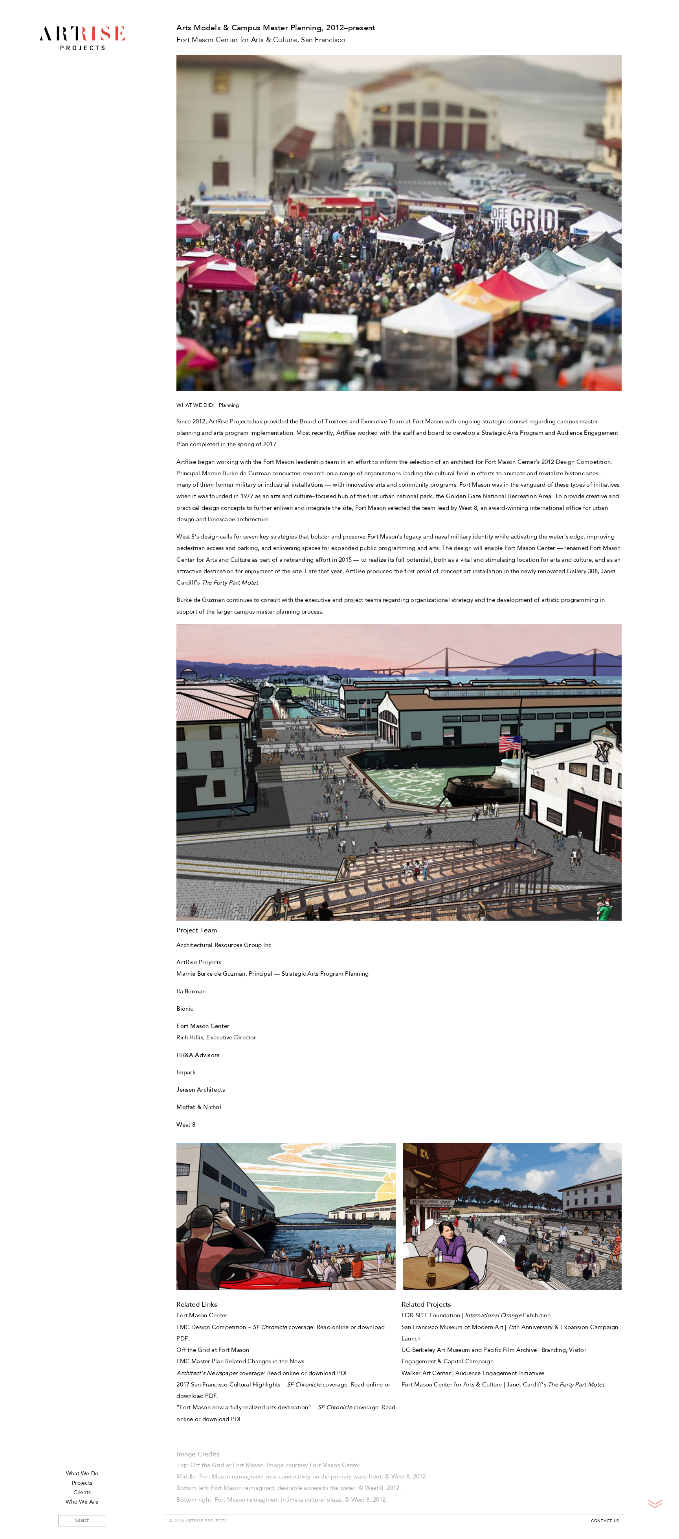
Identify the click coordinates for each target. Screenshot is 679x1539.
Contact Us (605, 1521)
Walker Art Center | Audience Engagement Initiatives (473, 1374)
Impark (186, 1073)
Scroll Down (654, 1503)
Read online (333, 1328)
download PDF (328, 1374)
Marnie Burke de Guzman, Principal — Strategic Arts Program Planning (272, 974)
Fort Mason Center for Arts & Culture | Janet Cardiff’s (503, 1385)
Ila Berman (191, 992)
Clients (82, 1492)
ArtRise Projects (82, 38)
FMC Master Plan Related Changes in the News (240, 1362)
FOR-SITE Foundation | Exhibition (476, 1316)
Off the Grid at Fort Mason (212, 1350)
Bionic (184, 1009)
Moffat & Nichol (198, 1108)
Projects (82, 1483)
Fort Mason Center (201, 1316)
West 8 (185, 1125)
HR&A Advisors (198, 1056)
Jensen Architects (200, 1090)
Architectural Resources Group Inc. (224, 946)
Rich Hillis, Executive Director (216, 1038)
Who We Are (82, 1502)
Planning (229, 405)
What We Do (82, 1473)
